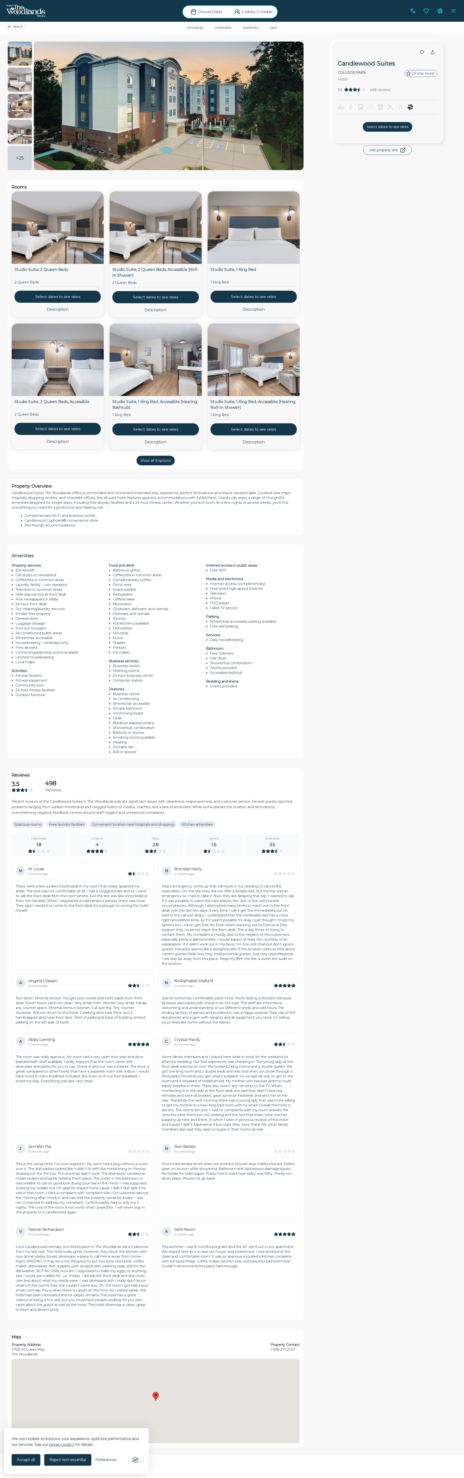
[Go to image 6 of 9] (158, 261)
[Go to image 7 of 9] (161, 261)
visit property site (383, 150)
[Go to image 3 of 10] (246, 261)
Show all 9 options (155, 460)
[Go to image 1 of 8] (47, 261)
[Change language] (413, 11)
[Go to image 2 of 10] (243, 261)
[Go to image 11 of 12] (266, 393)
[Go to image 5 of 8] (59, 261)
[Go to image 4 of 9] (152, 261)
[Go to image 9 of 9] (167, 261)
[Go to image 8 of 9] (164, 261)
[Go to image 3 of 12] (243, 393)
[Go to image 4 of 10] (249, 261)
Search (18, 26)
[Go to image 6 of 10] (254, 261)
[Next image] (96, 228)
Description (58, 309)
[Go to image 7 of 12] (254, 393)
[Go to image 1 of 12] (237, 393)
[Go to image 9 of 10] (263, 261)
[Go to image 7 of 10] (257, 261)
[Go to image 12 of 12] (269, 393)
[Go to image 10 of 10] (266, 261)
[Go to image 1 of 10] (240, 261)
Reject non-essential (68, 1459)
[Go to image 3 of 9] (149, 261)
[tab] (195, 28)
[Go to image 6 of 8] (62, 261)
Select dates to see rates (387, 127)
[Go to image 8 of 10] (260, 261)
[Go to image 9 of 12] (260, 393)
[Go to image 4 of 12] (246, 393)
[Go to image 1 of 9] (144, 261)
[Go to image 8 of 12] (257, 393)
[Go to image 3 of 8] (53, 261)
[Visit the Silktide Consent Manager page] (135, 1460)
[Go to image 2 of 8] (50, 261)
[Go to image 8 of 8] (67, 261)
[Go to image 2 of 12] (240, 393)
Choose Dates (210, 12)
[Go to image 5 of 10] (252, 261)
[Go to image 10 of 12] (263, 393)
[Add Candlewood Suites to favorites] (422, 52)
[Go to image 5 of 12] (249, 393)
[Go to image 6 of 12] (252, 393)
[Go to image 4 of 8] (56, 261)
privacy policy (61, 1444)
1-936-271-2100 (282, 1349)
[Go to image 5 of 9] (155, 261)
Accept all (26, 1459)
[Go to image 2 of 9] (146, 261)
